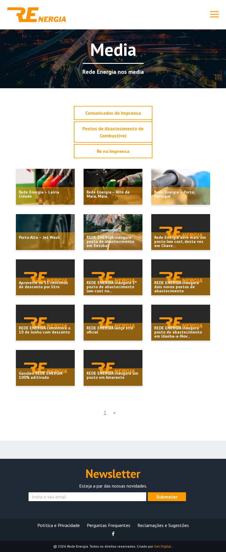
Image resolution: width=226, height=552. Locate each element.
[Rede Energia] (36, 14)
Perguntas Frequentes (108, 525)
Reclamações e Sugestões (163, 525)
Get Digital (163, 546)
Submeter (166, 497)
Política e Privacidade (58, 525)
